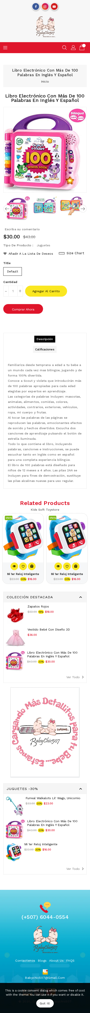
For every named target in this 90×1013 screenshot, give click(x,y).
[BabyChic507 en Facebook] (36, 5)
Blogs (42, 960)
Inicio (45, 81)
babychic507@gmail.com (45, 977)
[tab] (44, 339)
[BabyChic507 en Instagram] (45, 5)
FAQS (70, 960)
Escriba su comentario (22, 229)
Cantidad (10, 281)
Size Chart (75, 253)
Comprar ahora (23, 309)
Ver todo (75, 677)
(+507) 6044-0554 (45, 917)
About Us (56, 960)
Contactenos (25, 960)
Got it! (45, 1003)
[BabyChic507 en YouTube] (54, 5)
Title (7, 263)
